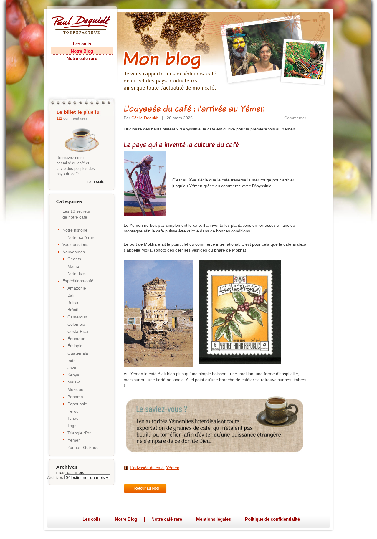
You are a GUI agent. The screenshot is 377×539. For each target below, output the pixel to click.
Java (71, 367)
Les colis (82, 43)
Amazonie (76, 288)
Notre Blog (82, 51)
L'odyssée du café (147, 467)
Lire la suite (93, 181)
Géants (74, 259)
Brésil (72, 309)
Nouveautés (73, 251)
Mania (73, 266)
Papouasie (77, 403)
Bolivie (73, 302)
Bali (70, 295)
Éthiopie (74, 345)
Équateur (76, 338)
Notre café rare (82, 58)
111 (59, 118)
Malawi (73, 382)
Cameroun (77, 317)
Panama (75, 396)
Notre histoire (74, 230)
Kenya (73, 375)
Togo (72, 425)
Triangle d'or (79, 433)
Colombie (76, 324)
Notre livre (77, 273)
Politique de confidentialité (272, 519)
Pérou (73, 411)
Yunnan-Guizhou (83, 447)
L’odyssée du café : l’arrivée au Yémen (194, 108)
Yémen (74, 440)
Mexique (75, 389)
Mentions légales (213, 519)
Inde (71, 360)
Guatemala (77, 353)
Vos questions (75, 244)
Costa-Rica (77, 331)
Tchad (73, 418)
